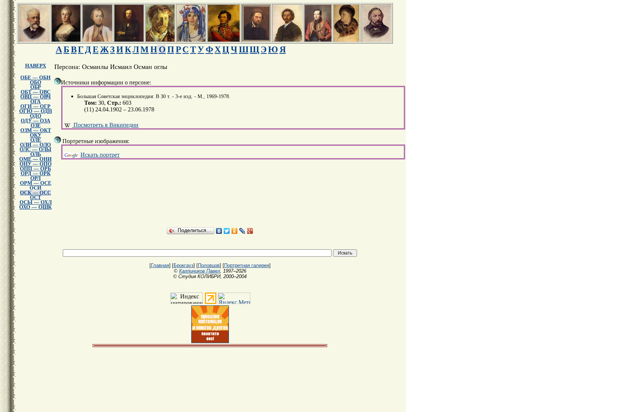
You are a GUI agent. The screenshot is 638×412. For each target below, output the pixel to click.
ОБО (35, 82)
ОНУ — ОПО (36, 164)
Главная (160, 265)
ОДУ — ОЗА (35, 121)
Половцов (209, 265)
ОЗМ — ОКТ (35, 130)
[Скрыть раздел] (57, 81)
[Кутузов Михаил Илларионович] (97, 40)
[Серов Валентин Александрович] (160, 40)
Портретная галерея (246, 265)
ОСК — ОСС (35, 192)
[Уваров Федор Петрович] (224, 40)
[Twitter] (227, 231)
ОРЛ (35, 178)
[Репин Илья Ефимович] (287, 40)
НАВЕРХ (35, 66)
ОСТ (35, 197)
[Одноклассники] (235, 231)
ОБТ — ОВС (36, 92)
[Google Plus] (250, 231)
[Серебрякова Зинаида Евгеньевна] (191, 40)
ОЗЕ (36, 125)
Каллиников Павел (199, 271)
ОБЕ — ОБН (35, 77)
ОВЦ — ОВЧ (35, 97)
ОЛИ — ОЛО (35, 145)
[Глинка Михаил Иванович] (376, 40)
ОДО (35, 116)
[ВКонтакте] (219, 231)
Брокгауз (183, 265)
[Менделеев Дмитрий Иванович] (129, 40)
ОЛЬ (35, 154)
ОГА (35, 101)
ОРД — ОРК (36, 173)
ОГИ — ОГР (35, 106)
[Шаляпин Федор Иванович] (346, 40)
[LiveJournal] (242, 231)
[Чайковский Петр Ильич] (34, 40)
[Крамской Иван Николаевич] (256, 40)
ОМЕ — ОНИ (35, 159)
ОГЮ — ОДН (35, 111)
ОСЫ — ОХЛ (36, 202)
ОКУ (35, 135)
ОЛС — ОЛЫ (35, 149)
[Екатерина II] (66, 40)
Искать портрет (100, 155)
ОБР (35, 87)
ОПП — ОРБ (35, 169)
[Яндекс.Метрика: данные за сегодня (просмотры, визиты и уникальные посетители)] (234, 298)
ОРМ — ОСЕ (35, 183)
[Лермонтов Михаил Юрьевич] (318, 40)
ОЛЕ (35, 140)
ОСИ (35, 188)
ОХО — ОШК (35, 207)
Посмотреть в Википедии (105, 125)
